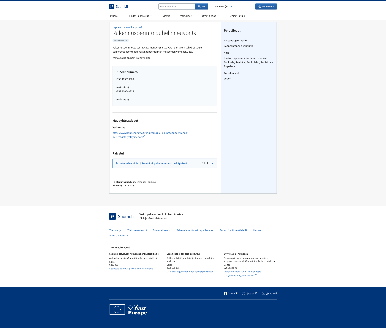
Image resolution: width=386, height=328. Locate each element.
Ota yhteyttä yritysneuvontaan (244, 275)
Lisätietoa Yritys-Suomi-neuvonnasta (242, 271)
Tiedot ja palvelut (139, 16)
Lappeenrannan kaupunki (127, 27)
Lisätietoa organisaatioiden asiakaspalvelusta (190, 271)
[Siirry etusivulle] (121, 6)
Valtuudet (185, 16)
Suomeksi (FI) (221, 6)
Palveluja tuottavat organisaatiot (195, 230)
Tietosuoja (115, 230)
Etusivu (114, 16)
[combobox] (176, 6)
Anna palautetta (118, 235)
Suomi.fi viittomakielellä (233, 230)
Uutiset (257, 230)
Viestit (166, 16)
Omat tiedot (209, 16)
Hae (203, 6)
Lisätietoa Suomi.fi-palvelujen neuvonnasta (131, 268)
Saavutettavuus (162, 230)
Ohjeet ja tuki (237, 16)
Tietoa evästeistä (137, 230)
